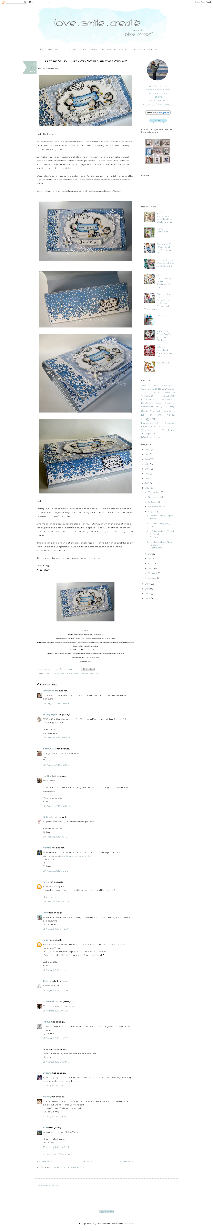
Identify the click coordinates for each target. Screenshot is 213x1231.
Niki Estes (48, 690)
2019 (147, 454)
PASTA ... (161, 315)
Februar (153, 573)
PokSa (47, 1021)
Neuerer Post (45, 1161)
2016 (147, 469)
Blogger (129, 1223)
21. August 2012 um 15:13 (55, 970)
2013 (147, 483)
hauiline (47, 776)
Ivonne (47, 1073)
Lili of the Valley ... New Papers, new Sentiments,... (159, 545)
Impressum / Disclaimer (115, 49)
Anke (46, 1127)
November (154, 497)
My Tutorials (70, 49)
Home (40, 49)
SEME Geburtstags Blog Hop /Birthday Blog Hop (164, 281)
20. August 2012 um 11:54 (55, 836)
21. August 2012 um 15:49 (55, 990)
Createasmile (168, 400)
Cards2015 (154, 392)
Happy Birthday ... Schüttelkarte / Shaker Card (165, 263)
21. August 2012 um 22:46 (56, 1062)
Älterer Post (127, 1161)
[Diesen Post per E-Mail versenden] (82, 669)
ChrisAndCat (50, 1001)
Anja (45, 940)
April (151, 563)
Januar (152, 578)
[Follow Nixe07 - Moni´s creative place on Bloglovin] (158, 114)
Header (145, 411)
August (152, 511)
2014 (147, 478)
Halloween (147, 406)
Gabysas (48, 981)
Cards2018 (169, 396)
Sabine (47, 847)
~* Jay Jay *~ (50, 714)
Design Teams (89, 49)
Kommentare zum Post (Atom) (66, 1167)
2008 (148, 598)
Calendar (146, 389)
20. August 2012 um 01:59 (56, 703)
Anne (46, 882)
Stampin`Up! (149, 433)
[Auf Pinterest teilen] (93, 669)
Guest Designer (165, 403)
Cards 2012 (159, 388)
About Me (53, 49)
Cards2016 (169, 392)
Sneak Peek (72, 673)
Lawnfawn (169, 411)
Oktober (153, 502)
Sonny (47, 1096)
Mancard (170, 423)
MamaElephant (149, 423)
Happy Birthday (165, 406)
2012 (147, 488)
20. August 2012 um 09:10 (56, 765)
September (155, 506)
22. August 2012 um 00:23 (56, 1085)
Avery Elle (148, 385)
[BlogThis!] (85, 669)
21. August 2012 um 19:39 (55, 1010)
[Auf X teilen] (88, 669)
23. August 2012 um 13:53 (55, 1116)
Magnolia (149, 419)
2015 (147, 473)
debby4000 (49, 748)
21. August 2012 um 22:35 (55, 1038)
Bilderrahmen (168, 385)
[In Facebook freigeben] (91, 669)
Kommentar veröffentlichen (55, 1154)
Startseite (86, 1161)
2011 (147, 584)
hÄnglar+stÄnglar (151, 437)
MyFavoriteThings (153, 426)
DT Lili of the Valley (55, 673)
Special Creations (158, 430)
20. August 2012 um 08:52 (56, 737)
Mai (150, 558)
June (46, 912)
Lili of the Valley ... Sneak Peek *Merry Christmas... (160, 534)
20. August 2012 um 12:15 (55, 871)
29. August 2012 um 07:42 (56, 1147)
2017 (147, 464)
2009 (148, 593)
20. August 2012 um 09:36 (56, 806)
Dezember (154, 492)
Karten (156, 410)
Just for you (163, 362)
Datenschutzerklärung (145, 49)
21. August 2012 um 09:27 (56, 929)
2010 (147, 588)
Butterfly (48, 817)
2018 (147, 459)
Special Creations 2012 (90, 673)
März (151, 568)
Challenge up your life (78, 856)
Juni (150, 554)
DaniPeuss (147, 403)
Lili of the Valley (158, 414)
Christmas (148, 399)
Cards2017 (147, 395)
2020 (148, 449)
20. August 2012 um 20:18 (56, 901)
